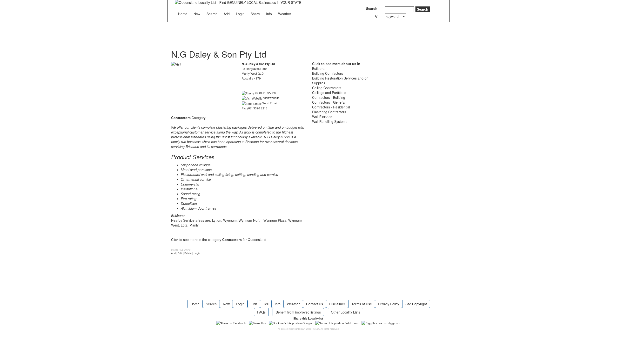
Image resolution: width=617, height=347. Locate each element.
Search (212, 13)
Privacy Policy (388, 303)
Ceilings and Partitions (329, 92)
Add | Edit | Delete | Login (185, 253)
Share (255, 13)
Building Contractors (327, 73)
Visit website (271, 98)
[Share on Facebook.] (231, 322)
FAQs (261, 312)
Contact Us (314, 303)
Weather (284, 13)
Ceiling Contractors (326, 87)
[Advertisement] (259, 32)
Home (182, 13)
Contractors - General (328, 102)
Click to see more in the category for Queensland (218, 239)
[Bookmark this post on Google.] (291, 322)
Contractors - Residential (331, 107)
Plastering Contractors (329, 111)
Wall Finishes (322, 116)
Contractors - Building (328, 97)
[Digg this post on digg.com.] (381, 322)
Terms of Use (361, 303)
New (197, 13)
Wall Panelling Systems (329, 121)
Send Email (269, 103)
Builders (318, 68)
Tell (265, 303)
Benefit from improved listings (298, 312)
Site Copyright (416, 303)
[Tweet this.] (258, 322)
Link (254, 303)
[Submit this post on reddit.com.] (337, 322)
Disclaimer (337, 303)
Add (227, 13)
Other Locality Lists (345, 312)
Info (269, 13)
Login (240, 13)
